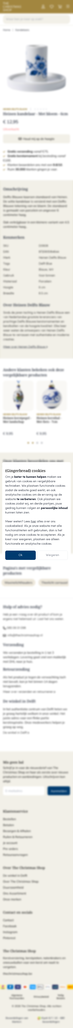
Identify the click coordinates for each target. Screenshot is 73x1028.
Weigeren (52, 555)
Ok (20, 555)
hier (33, 521)
